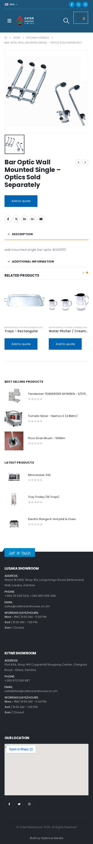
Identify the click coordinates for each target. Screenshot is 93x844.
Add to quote (21, 201)
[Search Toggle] (66, 21)
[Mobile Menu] (9, 21)
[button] (83, 273)
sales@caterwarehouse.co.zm (27, 606)
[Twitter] (19, 804)
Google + (32, 219)
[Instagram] (85, 4)
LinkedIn (24, 219)
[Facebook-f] (9, 804)
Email (40, 219)
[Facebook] (72, 4)
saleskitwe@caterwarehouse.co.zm (31, 691)
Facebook (8, 219)
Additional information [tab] (33, 261)
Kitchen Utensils (28, 327)
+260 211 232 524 (17, 596)
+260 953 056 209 (43, 596)
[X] (78, 4)
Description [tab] (22, 234)
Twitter (16, 219)
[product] (24, 302)
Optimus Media (52, 838)
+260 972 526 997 (17, 680)
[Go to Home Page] (6, 37)
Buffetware (11, 327)
